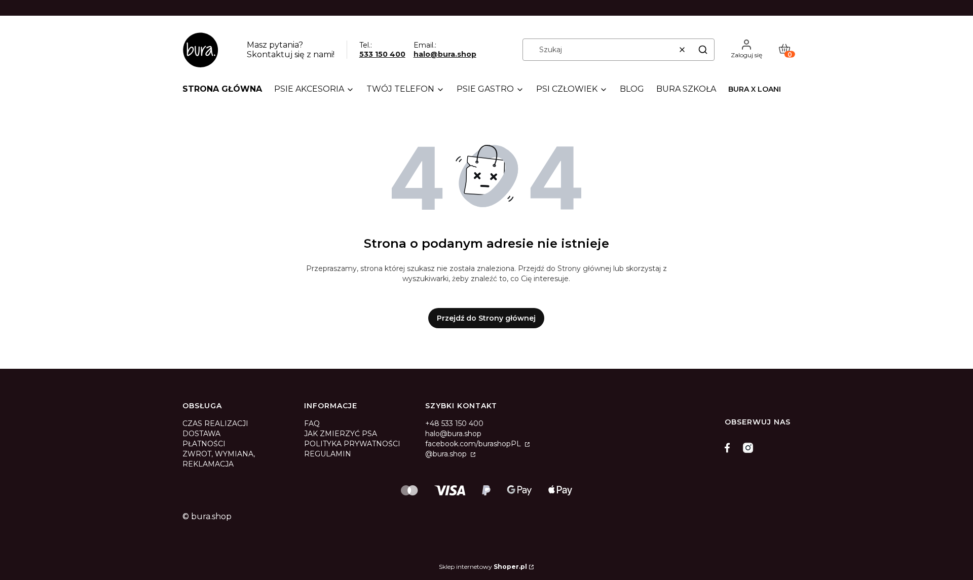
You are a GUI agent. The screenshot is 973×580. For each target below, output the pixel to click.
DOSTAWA (201, 433)
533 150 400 (382, 54)
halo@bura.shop (445, 54)
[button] (703, 49)
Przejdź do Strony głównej (486, 318)
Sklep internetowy (483, 566)
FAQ (312, 423)
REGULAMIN (327, 453)
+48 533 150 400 (454, 423)
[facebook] (730, 448)
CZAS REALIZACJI (215, 423)
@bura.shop (447, 453)
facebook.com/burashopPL (474, 443)
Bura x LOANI (754, 89)
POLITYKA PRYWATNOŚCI (352, 443)
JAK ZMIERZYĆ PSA (340, 433)
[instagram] (748, 448)
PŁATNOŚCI (204, 443)
